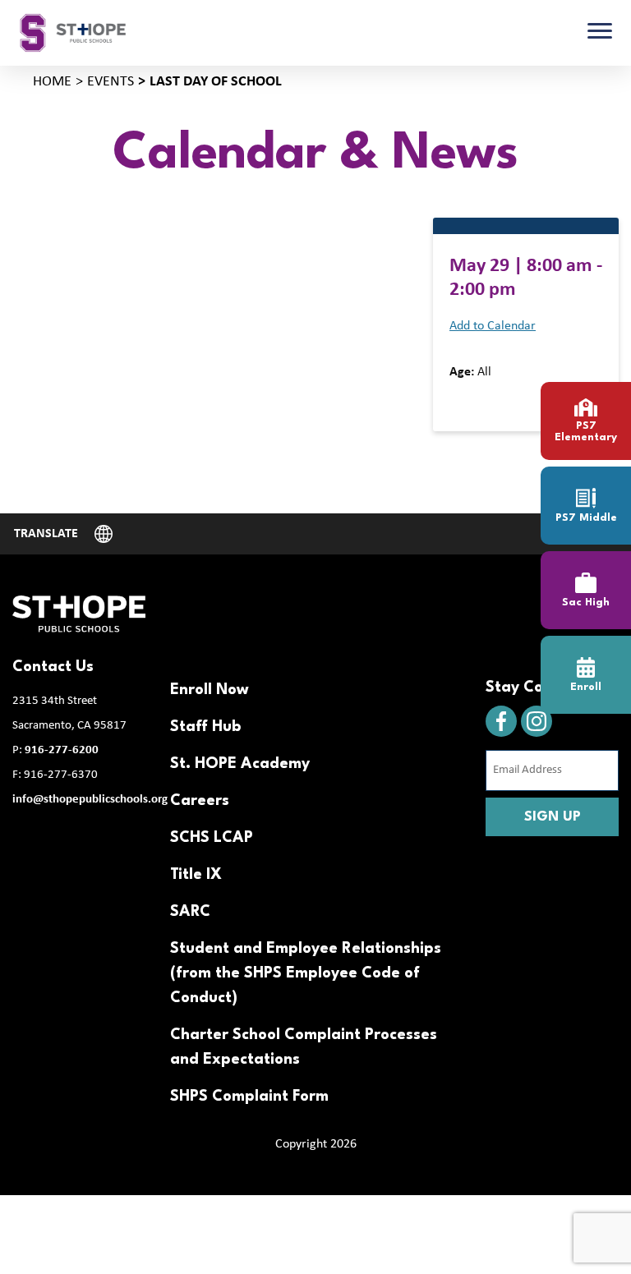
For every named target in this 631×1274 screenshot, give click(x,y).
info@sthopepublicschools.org (90, 799)
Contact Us (53, 667)
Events (110, 82)
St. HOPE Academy (240, 764)
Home (52, 82)
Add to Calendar (492, 326)
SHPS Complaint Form (249, 1096)
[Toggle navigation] (600, 33)
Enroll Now (209, 690)
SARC (190, 911)
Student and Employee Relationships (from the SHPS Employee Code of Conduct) (305, 973)
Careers (199, 800)
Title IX (196, 874)
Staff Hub (205, 727)
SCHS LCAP (211, 837)
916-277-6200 (62, 750)
